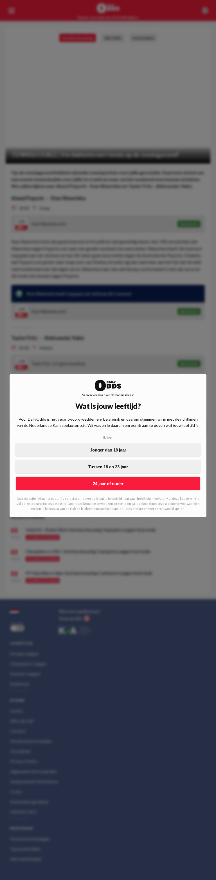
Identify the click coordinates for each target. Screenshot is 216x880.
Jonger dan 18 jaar (108, 450)
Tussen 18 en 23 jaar (108, 466)
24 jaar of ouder (108, 483)
